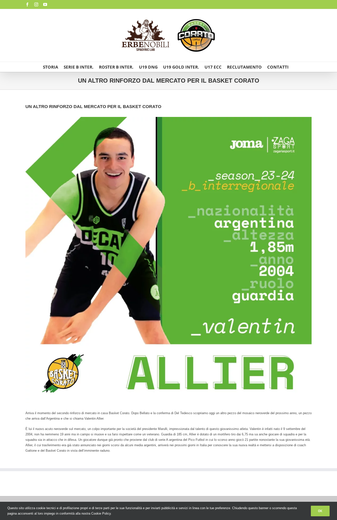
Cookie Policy (101, 513)
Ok (320, 511)
